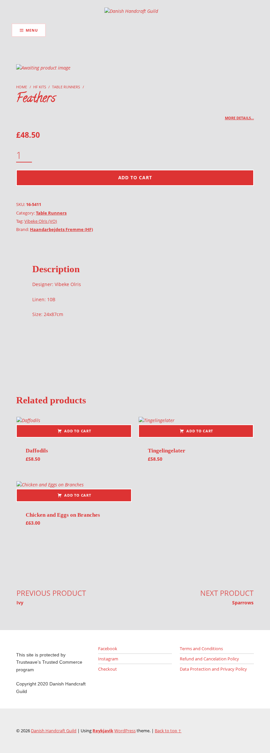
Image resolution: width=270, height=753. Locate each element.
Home (21, 86)
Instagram (108, 659)
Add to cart (135, 177)
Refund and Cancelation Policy (209, 659)
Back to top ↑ (168, 731)
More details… (239, 117)
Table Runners (66, 86)
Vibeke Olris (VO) (40, 221)
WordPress (125, 731)
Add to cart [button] (77, 430)
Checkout (107, 669)
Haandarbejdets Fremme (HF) (61, 229)
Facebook (107, 649)
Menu (32, 30)
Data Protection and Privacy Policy (213, 669)
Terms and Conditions (201, 649)
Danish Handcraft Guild (53, 731)
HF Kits (39, 86)
